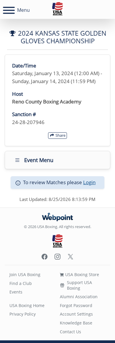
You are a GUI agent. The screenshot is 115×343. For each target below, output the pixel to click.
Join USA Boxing (24, 274)
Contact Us (70, 331)
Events (15, 292)
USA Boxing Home (27, 305)
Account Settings (76, 314)
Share (60, 135)
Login (89, 182)
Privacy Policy (22, 314)
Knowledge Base (76, 323)
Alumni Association (79, 296)
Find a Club (20, 283)
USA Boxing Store (81, 274)
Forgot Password (76, 305)
